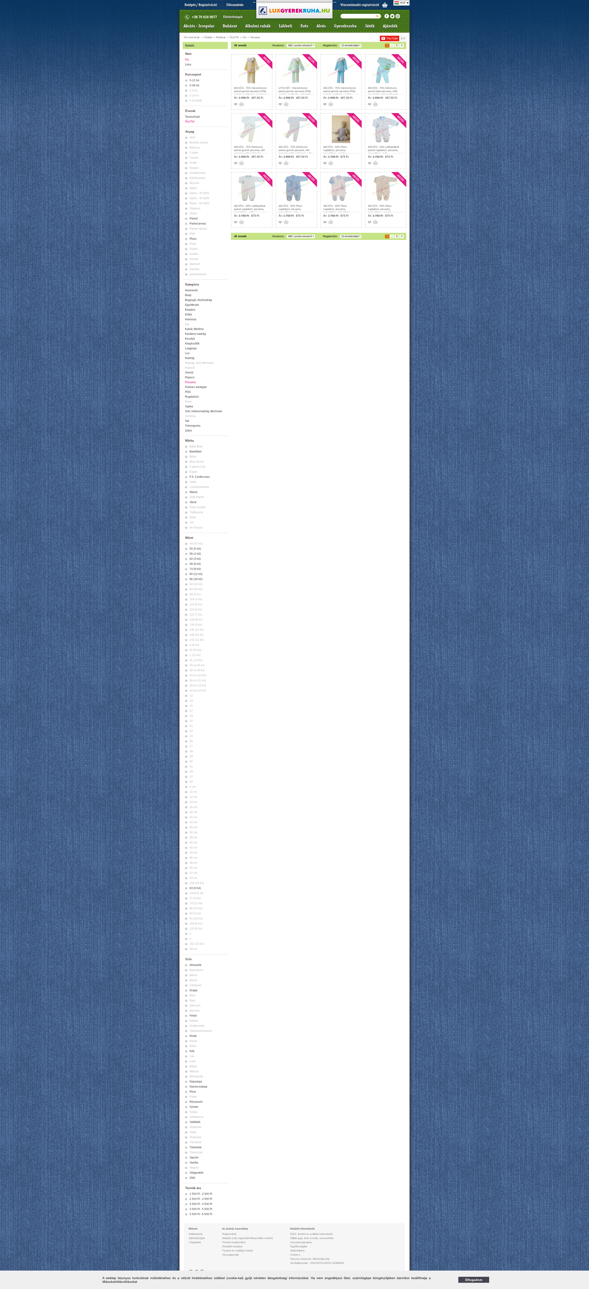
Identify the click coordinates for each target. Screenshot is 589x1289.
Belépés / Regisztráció (201, 5)
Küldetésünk (196, 1234)
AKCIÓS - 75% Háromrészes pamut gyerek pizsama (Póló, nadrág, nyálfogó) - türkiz (339, 91)
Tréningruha (192, 425)
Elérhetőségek (233, 17)
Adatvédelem (297, 1250)
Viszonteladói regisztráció (360, 5)
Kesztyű (190, 338)
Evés (304, 26)
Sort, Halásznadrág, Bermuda (203, 411)
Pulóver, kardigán (196, 387)
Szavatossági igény (301, 1242)
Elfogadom (473, 1280)
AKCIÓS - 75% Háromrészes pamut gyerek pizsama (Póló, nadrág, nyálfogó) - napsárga (250, 91)
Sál (187, 421)
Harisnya (190, 319)
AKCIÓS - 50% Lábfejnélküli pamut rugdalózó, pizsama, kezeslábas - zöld (249, 209)
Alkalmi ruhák (258, 26)
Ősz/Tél (234, 37)
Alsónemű (191, 290)
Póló (188, 392)
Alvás (321, 26)
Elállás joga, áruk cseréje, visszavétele (311, 1238)
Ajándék (390, 26)
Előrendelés (234, 5)
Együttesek (192, 304)
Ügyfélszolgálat (298, 1246)
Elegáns (190, 309)
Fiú (244, 37)
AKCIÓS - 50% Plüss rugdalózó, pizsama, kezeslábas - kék (290, 209)
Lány (188, 64)
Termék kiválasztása (233, 1242)
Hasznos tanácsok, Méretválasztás (310, 1258)
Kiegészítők (192, 343)
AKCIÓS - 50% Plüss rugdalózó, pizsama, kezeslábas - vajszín (380, 209)
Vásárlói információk (302, 1228)
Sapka (189, 406)
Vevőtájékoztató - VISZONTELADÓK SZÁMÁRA (317, 1263)
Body (188, 295)
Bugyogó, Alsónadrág (198, 300)
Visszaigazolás (230, 1254)
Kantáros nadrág (195, 333)
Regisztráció (229, 1234)
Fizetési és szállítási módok (237, 1250)
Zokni (188, 430)
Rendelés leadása (232, 1246)
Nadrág (189, 358)
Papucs (189, 377)
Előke (188, 314)
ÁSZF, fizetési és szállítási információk (311, 1234)
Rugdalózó (192, 396)
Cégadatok (195, 1242)
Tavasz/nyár (192, 116)
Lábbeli (285, 26)
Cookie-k (295, 1254)
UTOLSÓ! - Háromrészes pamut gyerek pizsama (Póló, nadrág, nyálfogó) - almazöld (295, 91)
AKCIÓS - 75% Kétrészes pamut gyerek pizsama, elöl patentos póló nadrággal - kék (295, 150)
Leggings (191, 348)
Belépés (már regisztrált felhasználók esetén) (247, 1238)
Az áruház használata (235, 1228)
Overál (189, 372)
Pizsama (255, 37)
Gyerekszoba (345, 26)
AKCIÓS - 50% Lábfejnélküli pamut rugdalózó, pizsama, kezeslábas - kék (383, 150)
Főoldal (208, 37)
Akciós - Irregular (199, 26)
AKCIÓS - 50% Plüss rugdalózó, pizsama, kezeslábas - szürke (335, 150)
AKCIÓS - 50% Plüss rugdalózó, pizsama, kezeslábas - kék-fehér (336, 209)
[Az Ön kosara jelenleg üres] (385, 5)
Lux (187, 353)
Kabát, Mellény (194, 329)
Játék (370, 26)
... (392, 45)
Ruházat (230, 26)
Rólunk (193, 1228)
